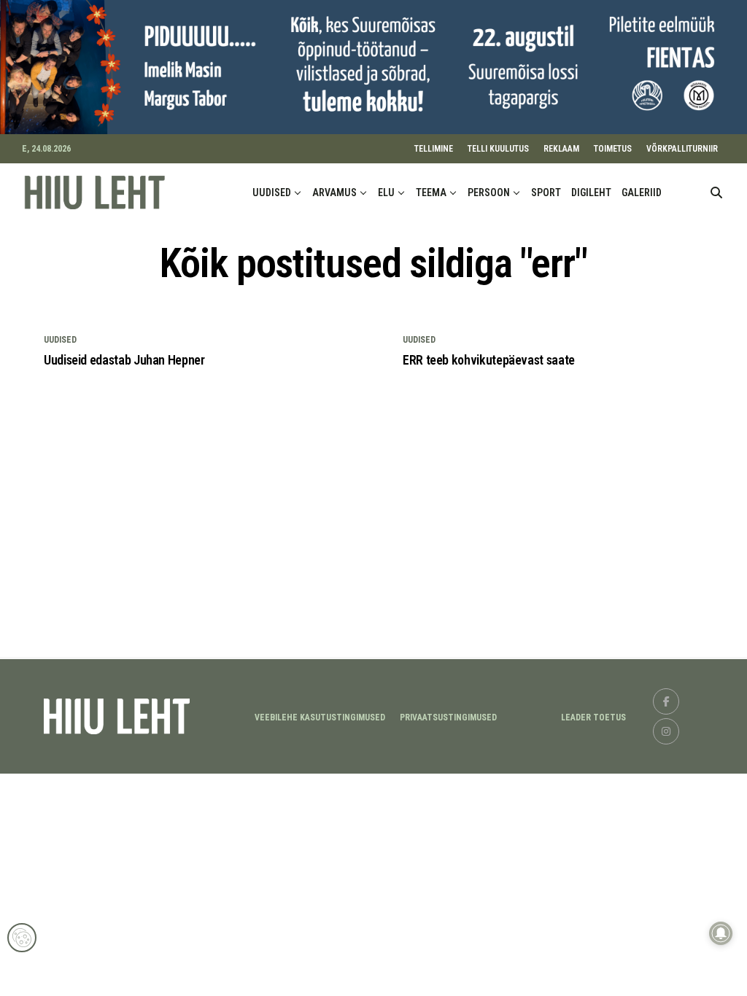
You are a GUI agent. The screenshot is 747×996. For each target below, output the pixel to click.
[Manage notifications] (720, 933)
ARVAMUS (334, 192)
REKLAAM (561, 149)
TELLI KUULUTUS (498, 149)
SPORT (546, 192)
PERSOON (489, 192)
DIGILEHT (591, 192)
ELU (386, 192)
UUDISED (271, 192)
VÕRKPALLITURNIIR (682, 149)
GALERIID (642, 192)
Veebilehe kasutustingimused (320, 717)
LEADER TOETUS (593, 717)
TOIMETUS (613, 149)
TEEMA (431, 192)
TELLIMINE (433, 149)
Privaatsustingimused (448, 717)
